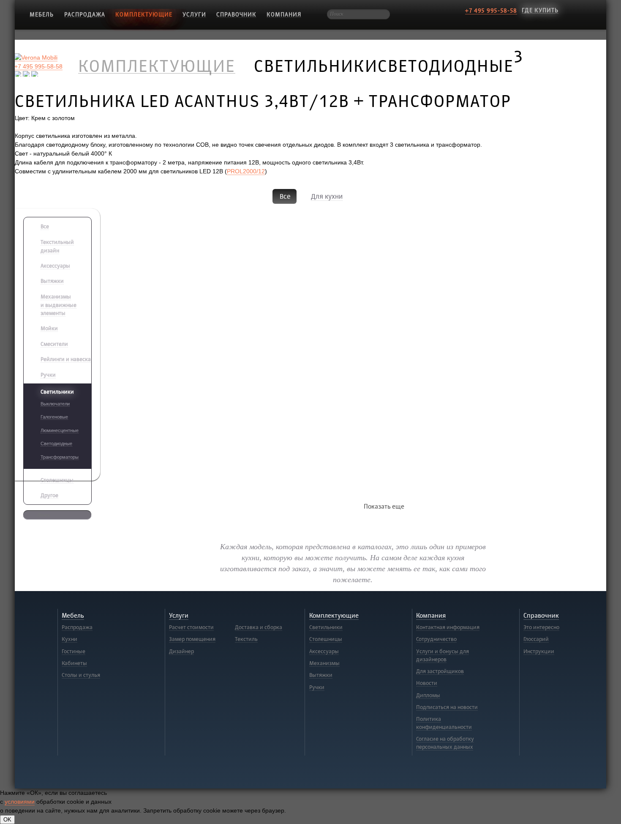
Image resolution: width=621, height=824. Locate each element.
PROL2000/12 (246, 171)
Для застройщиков (440, 671)
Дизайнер (181, 651)
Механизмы (324, 663)
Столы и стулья (81, 675)
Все (285, 196)
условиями (20, 801)
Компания (284, 14)
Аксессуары (324, 651)
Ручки (316, 687)
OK (7, 819)
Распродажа (84, 14)
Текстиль (246, 639)
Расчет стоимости (191, 627)
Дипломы (428, 695)
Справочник (236, 14)
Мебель (73, 615)
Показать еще (384, 506)
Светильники (326, 627)
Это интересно (541, 627)
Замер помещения (192, 639)
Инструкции (538, 651)
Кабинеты (74, 663)
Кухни (69, 639)
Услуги (194, 14)
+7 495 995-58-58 (491, 11)
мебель (42, 14)
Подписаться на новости (447, 707)
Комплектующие (143, 14)
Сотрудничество (436, 639)
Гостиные (73, 651)
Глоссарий (536, 639)
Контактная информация (447, 627)
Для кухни (327, 196)
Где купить (540, 10)
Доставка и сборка (258, 627)
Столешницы (325, 639)
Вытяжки (320, 675)
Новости (426, 683)
